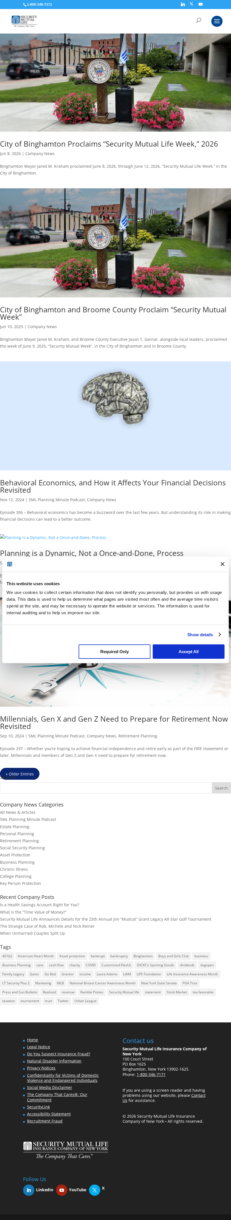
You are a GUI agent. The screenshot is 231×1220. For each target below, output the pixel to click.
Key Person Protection (20, 883)
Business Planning (17, 862)
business (201, 956)
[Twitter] (97, 1190)
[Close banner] (223, 564)
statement (153, 992)
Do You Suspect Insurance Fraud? (58, 1054)
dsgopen (207, 965)
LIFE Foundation (149, 974)
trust (48, 1000)
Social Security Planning (22, 847)
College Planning (16, 876)
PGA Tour (190, 983)
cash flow (56, 965)
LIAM (127, 974)
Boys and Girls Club (173, 956)
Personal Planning (17, 833)
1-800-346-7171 (151, 1074)
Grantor (67, 974)
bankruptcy (119, 956)
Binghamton (143, 956)
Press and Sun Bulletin (19, 992)
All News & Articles (17, 812)
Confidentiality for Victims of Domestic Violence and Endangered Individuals (63, 1078)
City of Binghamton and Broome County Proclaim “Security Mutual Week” (113, 313)
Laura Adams (107, 974)
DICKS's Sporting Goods (155, 965)
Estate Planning (14, 826)
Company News (40, 153)
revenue (68, 992)
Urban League (85, 1000)
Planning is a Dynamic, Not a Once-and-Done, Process (91, 553)
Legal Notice (38, 1046)
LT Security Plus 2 (16, 983)
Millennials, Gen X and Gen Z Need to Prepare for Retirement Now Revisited (114, 722)
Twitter (63, 1000)
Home (32, 1039)
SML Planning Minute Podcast (57, 499)
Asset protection (72, 956)
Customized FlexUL (116, 965)
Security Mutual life (124, 992)
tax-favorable (203, 992)
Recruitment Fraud (45, 1121)
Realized (49, 992)
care (39, 965)
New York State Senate (159, 983)
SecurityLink (38, 1107)
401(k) (7, 956)
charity (74, 965)
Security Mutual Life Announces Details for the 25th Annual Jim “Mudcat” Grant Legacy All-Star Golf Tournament (105, 919)
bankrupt (98, 956)
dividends (187, 965)
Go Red (50, 974)
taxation (8, 1000)
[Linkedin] (183, 5)
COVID (91, 965)
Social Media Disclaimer (49, 1087)
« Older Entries (20, 773)
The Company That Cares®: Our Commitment (57, 1097)
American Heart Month (36, 956)
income (85, 974)
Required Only (114, 651)
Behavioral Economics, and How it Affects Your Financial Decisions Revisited (113, 486)
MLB (60, 983)
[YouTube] (200, 5)
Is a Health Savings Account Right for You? (39, 904)
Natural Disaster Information (54, 1061)
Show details (200, 634)
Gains (34, 974)
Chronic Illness (14, 869)
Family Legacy (13, 974)
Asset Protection (15, 854)
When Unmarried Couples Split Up (32, 933)
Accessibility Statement (49, 1114)
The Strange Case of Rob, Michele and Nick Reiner (47, 926)
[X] (191, 5)
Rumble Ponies (91, 992)
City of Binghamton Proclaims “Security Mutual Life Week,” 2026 (109, 144)
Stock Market (176, 992)
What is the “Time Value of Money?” (33, 912)
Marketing (43, 983)
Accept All (189, 651)
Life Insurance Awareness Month (192, 974)
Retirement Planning (137, 736)
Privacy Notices (41, 1068)
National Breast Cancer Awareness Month (103, 983)
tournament (30, 1000)
